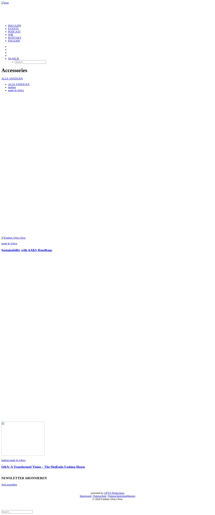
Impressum (85, 496)
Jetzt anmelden (9, 484)
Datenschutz (99, 496)
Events (13, 28)
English (14, 40)
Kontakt (14, 37)
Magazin (14, 25)
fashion (12, 87)
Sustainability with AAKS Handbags (26, 250)
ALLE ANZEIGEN (12, 78)
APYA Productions (114, 493)
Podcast (14, 31)
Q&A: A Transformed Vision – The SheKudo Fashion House (43, 467)
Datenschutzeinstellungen (121, 496)
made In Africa (16, 90)
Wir (10, 34)
